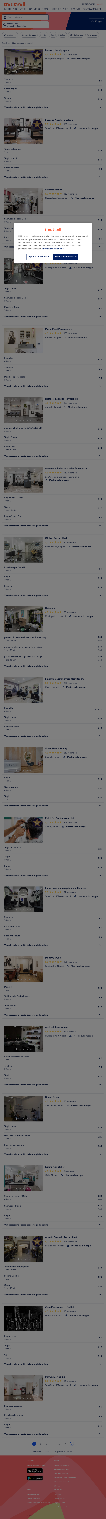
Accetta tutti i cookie (65, 257)
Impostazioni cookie (39, 257)
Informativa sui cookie (53, 249)
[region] (53, 243)
